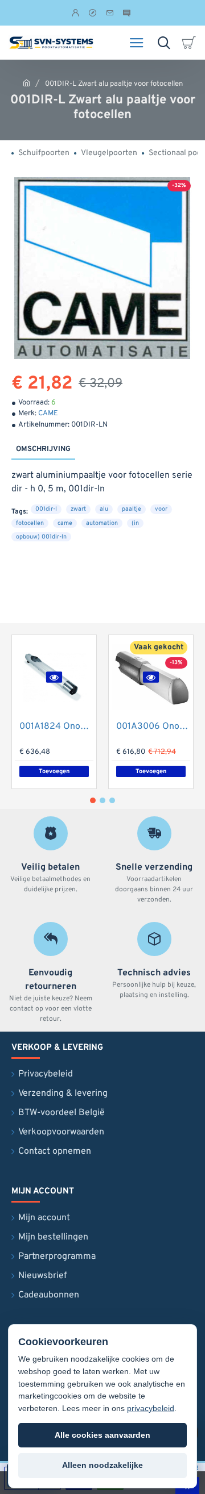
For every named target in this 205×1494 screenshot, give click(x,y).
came (65, 523)
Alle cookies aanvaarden (102, 1434)
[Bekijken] (191, 43)
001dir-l (46, 509)
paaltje (131, 509)
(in (135, 523)
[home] (26, 82)
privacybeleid (150, 1408)
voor (161, 509)
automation (102, 523)
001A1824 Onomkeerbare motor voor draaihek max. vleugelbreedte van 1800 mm (56, 726)
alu (104, 509)
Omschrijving (43, 449)
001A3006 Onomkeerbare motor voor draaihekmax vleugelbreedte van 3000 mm (153, 726)
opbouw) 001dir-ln (41, 537)
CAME (48, 413)
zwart (78, 509)
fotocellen (30, 523)
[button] (54, 676)
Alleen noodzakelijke (102, 1465)
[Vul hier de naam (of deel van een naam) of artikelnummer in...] (164, 43)
